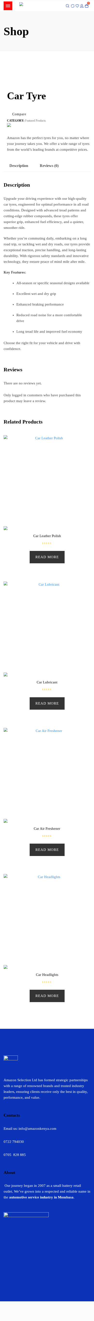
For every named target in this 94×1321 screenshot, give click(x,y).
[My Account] (82, 6)
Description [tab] (18, 166)
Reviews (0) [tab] (49, 166)
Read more (47, 557)
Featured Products (35, 120)
